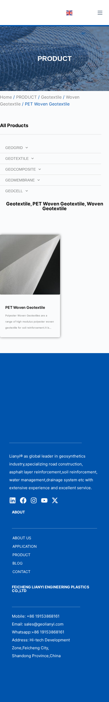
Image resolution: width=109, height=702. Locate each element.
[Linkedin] (12, 500)
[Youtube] (44, 500)
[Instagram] (33, 500)
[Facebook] (23, 500)
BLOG (17, 563)
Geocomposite (20, 169)
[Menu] (100, 12)
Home (6, 97)
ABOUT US (21, 538)
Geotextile (51, 97)
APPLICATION (24, 546)
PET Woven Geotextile (59, 203)
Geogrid (14, 148)
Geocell (14, 191)
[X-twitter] (55, 500)
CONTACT (21, 571)
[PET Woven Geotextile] (30, 265)
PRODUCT (26, 97)
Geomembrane (20, 180)
